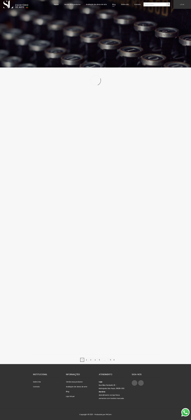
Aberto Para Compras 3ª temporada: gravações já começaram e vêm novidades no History (49, 163)
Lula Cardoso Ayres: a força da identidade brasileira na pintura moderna (47, 322)
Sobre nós (37, 382)
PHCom (109, 414)
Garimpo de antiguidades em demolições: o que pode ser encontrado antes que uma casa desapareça (51, 269)
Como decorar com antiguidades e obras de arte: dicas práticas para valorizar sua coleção (137, 216)
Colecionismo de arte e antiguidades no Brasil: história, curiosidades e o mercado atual (139, 269)
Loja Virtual (70, 396)
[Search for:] (154, 4)
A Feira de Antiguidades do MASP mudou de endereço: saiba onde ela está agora (95, 268)
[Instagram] (141, 383)
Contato (36, 387)
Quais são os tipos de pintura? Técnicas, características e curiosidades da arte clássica (90, 322)
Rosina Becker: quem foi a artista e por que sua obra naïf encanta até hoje (50, 215)
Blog (67, 391)
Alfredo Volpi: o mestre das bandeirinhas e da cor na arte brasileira (95, 109)
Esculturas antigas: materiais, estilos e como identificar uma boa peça (50, 109)
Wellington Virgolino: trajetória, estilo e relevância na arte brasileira (94, 215)
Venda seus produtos (74, 382)
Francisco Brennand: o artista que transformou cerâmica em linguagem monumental (138, 163)
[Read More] (51, 128)
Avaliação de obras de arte (76, 387)
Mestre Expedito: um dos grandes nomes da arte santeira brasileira (92, 162)
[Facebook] (134, 383)
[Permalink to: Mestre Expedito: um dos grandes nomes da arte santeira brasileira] (78, 139)
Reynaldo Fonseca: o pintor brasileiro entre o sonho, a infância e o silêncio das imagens (138, 110)
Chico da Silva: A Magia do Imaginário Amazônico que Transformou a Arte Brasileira (138, 322)
